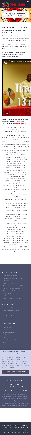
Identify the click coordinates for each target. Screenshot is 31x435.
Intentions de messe (7, 342)
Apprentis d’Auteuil (7, 315)
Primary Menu (27, 2)
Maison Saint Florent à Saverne (10, 290)
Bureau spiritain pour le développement (12, 298)
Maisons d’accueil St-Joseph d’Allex (11, 288)
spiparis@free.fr (20, 124)
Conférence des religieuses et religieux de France (14, 308)
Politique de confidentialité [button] (12, 432)
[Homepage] (10, 4)
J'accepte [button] (25, 432)
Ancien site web (6, 344)
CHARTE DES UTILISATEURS (15, 390)
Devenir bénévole (7, 329)
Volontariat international (8, 334)
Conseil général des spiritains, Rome (11, 275)
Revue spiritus (6, 301)
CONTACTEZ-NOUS (15, 381)
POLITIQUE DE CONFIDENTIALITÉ (15, 386)
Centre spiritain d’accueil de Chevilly (11, 283)
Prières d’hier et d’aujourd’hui (10, 339)
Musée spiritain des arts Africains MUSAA (13, 285)
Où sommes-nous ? (7, 327)
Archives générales (7, 280)
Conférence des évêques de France (11, 310)
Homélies (5, 337)
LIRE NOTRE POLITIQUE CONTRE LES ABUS (15, 372)
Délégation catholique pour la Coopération (13, 313)
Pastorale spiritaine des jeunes (10, 293)
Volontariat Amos (7, 295)
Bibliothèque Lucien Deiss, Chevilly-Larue (12, 278)
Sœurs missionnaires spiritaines (11, 318)
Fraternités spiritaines (8, 332)
